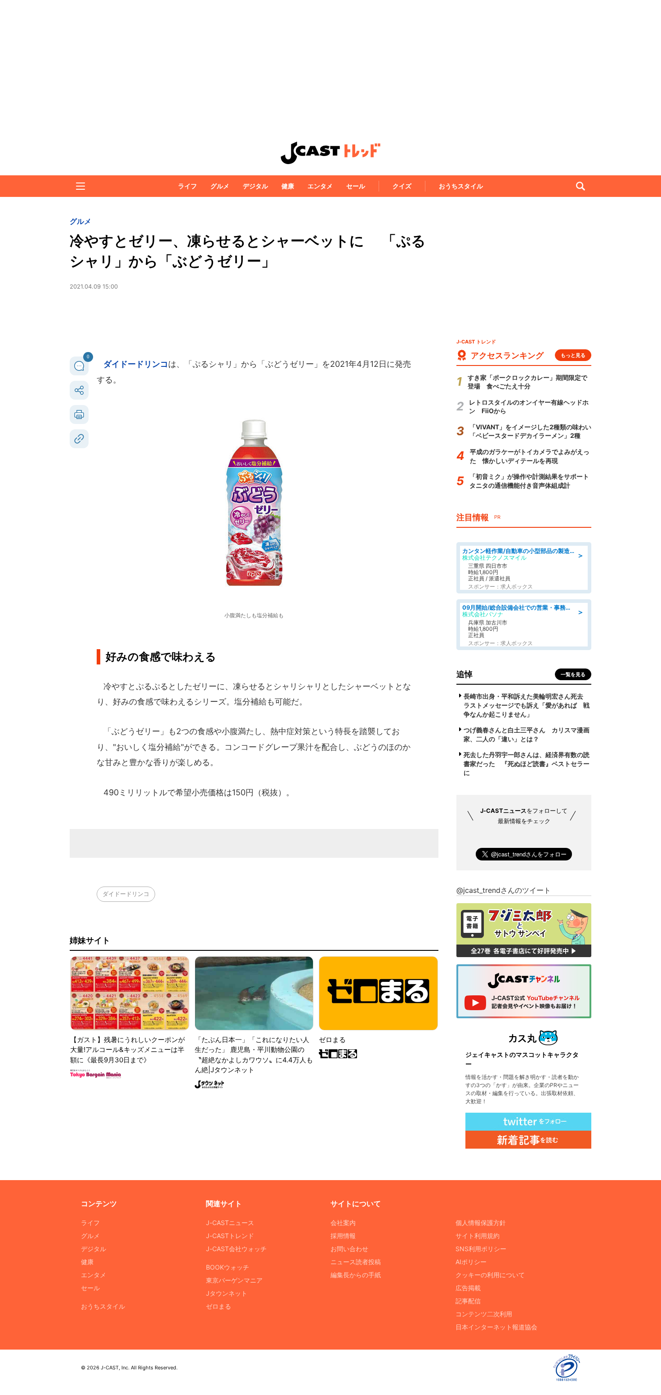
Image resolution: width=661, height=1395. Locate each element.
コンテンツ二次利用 (484, 1314)
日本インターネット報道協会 (496, 1327)
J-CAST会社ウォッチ (236, 1248)
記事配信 (468, 1301)
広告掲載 (468, 1288)
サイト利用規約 (478, 1235)
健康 (287, 186)
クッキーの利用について (490, 1275)
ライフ (187, 186)
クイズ (402, 186)
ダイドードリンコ (135, 364)
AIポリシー (471, 1262)
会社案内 (343, 1222)
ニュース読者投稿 (355, 1262)
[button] (80, 186)
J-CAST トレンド (330, 153)
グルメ (219, 186)
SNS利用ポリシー (481, 1248)
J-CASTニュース (230, 1222)
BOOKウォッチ (227, 1267)
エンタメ (320, 186)
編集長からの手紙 (355, 1275)
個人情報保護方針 (481, 1222)
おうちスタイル (461, 186)
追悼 (464, 674)
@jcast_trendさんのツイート (503, 890)
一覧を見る (573, 674)
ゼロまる (218, 1306)
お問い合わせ (349, 1248)
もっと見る (573, 355)
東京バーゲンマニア (234, 1280)
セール (355, 186)
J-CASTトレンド (230, 1235)
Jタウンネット (226, 1293)
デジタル (255, 186)
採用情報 (343, 1235)
